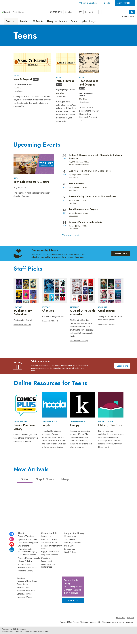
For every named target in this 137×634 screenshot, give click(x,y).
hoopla (46, 425)
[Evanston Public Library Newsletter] (11, 549)
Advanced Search (128, 16)
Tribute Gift (69, 539)
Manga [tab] (65, 479)
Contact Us (46, 536)
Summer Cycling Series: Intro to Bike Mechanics (92, 196)
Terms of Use (66, 622)
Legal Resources (24, 594)
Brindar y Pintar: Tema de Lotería (85, 222)
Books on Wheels (24, 597)
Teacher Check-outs (26, 590)
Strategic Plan (24, 564)
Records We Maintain (27, 567)
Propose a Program (49, 554)
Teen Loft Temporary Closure (31, 182)
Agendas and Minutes (27, 539)
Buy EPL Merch (71, 552)
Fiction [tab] (25, 479)
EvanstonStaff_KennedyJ (79, 341)
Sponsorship (69, 549)
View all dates (18, 91)
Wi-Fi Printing (23, 587)
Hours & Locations (49, 539)
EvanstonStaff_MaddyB (50, 321)
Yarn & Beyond (76, 183)
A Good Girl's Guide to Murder (82, 312)
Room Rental (22, 584)
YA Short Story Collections (23, 312)
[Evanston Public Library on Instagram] (11, 539)
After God (48, 311)
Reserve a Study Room (27, 581)
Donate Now (70, 536)
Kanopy (74, 425)
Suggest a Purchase (50, 551)
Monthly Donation (72, 542)
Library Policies (25, 561)
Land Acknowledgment (28, 542)
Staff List (18, 307)
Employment (23, 545)
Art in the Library (25, 570)
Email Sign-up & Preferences (48, 565)
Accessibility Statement (100, 622)
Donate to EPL (121, 253)
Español (130, 617)
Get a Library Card (49, 542)
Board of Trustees (26, 536)
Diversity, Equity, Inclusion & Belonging (27, 550)
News (16, 178)
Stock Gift (68, 545)
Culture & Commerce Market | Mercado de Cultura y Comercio (95, 157)
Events (39, 21)
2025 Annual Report (27, 554)
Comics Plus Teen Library (24, 427)
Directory (45, 558)
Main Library (18, 88)
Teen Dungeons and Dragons (83, 209)
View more (71, 235)
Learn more (122, 365)
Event (16, 76)
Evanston (120, 617)
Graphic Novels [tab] (45, 479)
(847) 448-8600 (71, 593)
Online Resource (21, 421)
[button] (89, 3)
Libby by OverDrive (110, 425)
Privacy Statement (81, 622)
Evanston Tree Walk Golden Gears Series (90, 170)
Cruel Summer (106, 311)
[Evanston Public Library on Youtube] (11, 544)
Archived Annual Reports (29, 558)
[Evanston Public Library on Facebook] (11, 534)
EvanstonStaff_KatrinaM (22, 325)
